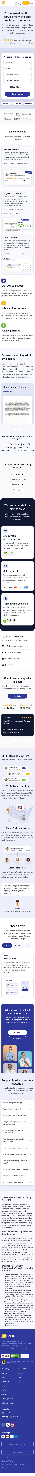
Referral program (7, 1399)
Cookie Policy (5, 1467)
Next (20, 429)
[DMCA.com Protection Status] (15, 1356)
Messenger (29, 103)
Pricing (3, 1386)
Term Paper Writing (17, 474)
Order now (26, 3)
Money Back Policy (7, 1461)
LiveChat (7, 103)
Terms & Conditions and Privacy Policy (13, 1464)
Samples (21, 1373)
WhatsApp (18, 103)
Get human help (17, 94)
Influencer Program (7, 1403)
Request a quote (9, 391)
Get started (17, 696)
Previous (14, 429)
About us (4, 1373)
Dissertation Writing (17, 485)
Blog (19, 1377)
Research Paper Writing (18, 479)
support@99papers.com (9, 1417)
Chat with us (19, 1039)
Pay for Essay (17, 490)
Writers (3, 1377)
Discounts (4, 1390)
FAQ (19, 1382)
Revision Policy (5, 1458)
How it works (5, 1382)
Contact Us (5, 1394)
